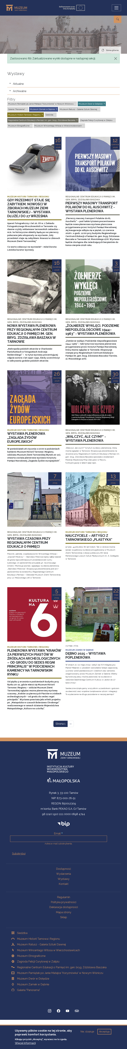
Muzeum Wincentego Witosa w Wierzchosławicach (48, 950)
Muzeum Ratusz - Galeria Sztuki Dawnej (41, 944)
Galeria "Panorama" (28, 990)
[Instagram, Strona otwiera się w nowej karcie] (49, 1011)
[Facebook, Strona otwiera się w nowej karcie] (58, 1011)
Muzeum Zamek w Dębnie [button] (42, 109)
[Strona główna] (18, 8)
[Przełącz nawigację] (116, 7)
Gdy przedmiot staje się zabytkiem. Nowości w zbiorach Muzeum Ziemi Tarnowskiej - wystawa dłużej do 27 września (28, 208)
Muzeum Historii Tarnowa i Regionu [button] (24, 115)
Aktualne (18, 83)
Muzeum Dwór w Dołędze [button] (91, 104)
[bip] (63, 823)
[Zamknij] (116, 58)
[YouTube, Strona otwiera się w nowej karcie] (67, 1011)
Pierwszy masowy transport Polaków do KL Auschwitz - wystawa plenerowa (91, 207)
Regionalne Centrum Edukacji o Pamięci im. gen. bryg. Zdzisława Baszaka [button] (41, 120)
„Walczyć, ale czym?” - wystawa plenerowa (85, 439)
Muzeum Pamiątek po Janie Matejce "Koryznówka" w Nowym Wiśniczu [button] (41, 104)
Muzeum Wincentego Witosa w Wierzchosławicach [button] (58, 126)
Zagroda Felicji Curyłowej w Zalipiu (38, 961)
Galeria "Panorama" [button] (16, 109)
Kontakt (63, 883)
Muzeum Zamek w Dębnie (33, 984)
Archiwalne (19, 91)
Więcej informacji (25, 1043)
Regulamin (63, 897)
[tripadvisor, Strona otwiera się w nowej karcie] (77, 1011)
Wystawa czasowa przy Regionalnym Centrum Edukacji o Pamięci (28, 543)
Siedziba (22, 933)
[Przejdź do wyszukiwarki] (117, 19)
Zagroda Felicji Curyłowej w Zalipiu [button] (96, 120)
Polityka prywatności (63, 902)
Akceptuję (104, 1031)
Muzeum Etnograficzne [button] (18, 126)
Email (57, 833)
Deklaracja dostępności (63, 907)
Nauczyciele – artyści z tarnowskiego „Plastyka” (88, 538)
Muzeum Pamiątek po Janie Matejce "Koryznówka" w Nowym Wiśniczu (60, 973)
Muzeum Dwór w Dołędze (33, 978)
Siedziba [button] (49, 115)
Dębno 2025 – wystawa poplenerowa (85, 655)
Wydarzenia (63, 873)
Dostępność (63, 868)
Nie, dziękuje (87, 1031)
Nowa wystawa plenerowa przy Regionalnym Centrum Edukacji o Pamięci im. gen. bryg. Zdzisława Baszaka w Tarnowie (32, 334)
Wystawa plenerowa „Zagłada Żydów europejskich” (26, 438)
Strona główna (112, 50)
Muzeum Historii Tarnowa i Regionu (38, 938)
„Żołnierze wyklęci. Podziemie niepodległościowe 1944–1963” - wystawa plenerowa (92, 330)
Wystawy (63, 879)
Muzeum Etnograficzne (31, 955)
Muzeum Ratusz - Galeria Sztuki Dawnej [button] (78, 109)
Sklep (63, 917)
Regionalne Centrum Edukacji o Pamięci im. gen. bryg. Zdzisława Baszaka (61, 967)
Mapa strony (63, 912)
